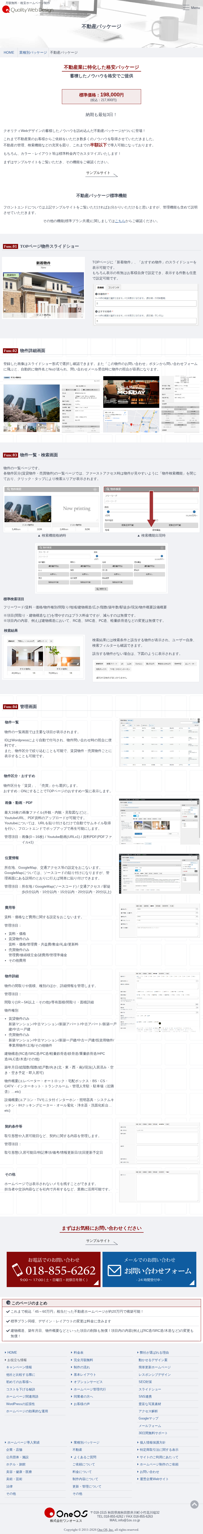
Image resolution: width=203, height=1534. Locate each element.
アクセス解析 (148, 1411)
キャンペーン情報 (19, 1367)
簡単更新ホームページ (155, 1367)
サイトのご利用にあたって (159, 1457)
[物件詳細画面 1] (52, 404)
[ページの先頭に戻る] (194, 1504)
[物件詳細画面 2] (151, 404)
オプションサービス (88, 1382)
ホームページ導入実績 (23, 1442)
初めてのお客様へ (19, 1382)
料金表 (78, 1352)
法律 (9, 1486)
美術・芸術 (14, 1479)
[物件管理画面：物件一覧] (159, 742)
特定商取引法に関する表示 (159, 1450)
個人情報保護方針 (153, 1442)
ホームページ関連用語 (22, 1396)
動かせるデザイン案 (153, 1360)
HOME (12, 1352)
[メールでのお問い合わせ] (149, 1269)
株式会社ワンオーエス (66, 1521)
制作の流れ (82, 1367)
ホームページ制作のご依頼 (159, 1464)
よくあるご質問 (85, 1457)
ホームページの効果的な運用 (27, 1411)
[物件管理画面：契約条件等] (159, 1143)
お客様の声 (82, 1404)
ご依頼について (84, 1464)
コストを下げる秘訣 (20, 1389)
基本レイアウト (85, 1375)
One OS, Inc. (105, 1530)
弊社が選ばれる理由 (154, 1352)
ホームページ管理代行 (90, 1389)
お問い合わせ (149, 1472)
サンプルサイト (98, 173)
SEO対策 (145, 1382)
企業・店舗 (14, 1450)
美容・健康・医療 (19, 1472)
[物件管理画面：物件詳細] (159, 1002)
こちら (120, 221)
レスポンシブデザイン (155, 1375)
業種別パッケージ (87, 1442)
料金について (82, 1472)
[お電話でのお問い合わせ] (54, 1269)
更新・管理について (87, 1486)
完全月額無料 (83, 1360)
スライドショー (150, 1389)
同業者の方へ (83, 1396)
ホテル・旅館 (15, 1464)
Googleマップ (148, 1418)
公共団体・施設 (17, 1457)
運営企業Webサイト (154, 1479)
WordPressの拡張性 (20, 1404)
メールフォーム (150, 1426)
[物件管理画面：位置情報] (159, 873)
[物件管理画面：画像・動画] (159, 821)
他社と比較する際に (20, 1375)
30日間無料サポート (153, 1433)
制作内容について (85, 1479)
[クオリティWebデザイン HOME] (27, 9)
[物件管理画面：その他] (159, 1186)
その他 (11, 1493)
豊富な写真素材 (150, 1404)
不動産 (77, 1450)
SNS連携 (145, 1396)
